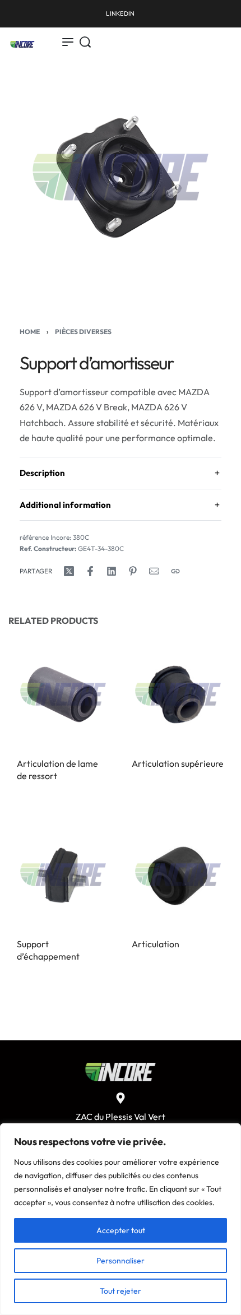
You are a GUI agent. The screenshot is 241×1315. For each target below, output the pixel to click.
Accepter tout (120, 1230)
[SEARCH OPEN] (85, 42)
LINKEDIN (120, 13)
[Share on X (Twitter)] (69, 571)
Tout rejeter (120, 1291)
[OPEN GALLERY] (120, 177)
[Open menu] (68, 42)
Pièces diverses (83, 331)
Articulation (155, 944)
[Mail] (154, 571)
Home (30, 331)
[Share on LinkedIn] (111, 571)
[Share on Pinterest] (133, 571)
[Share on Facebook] (90, 571)
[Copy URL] (175, 571)
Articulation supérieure (178, 763)
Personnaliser (120, 1261)
